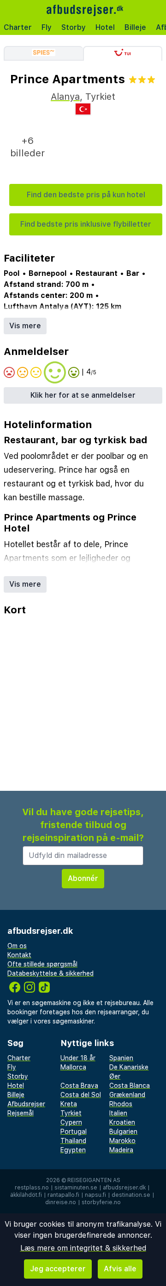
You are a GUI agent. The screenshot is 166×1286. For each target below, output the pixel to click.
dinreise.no (60, 1202)
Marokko (122, 1140)
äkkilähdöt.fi (26, 1195)
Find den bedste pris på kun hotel (86, 194)
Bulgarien (123, 1131)
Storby (73, 27)
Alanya (65, 96)
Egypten (73, 1150)
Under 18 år (77, 1058)
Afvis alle (120, 1268)
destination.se (131, 1195)
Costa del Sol (80, 1094)
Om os (17, 945)
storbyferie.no (101, 1202)
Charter (18, 27)
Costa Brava (79, 1085)
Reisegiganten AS (93, 1180)
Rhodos (120, 1104)
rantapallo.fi (63, 1195)
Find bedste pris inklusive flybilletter (85, 224)
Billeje (135, 27)
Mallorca (73, 1067)
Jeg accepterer (58, 1268)
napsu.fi (95, 1195)
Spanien (121, 1058)
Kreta (68, 1104)
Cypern (71, 1122)
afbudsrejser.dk (124, 1187)
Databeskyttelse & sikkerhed (50, 973)
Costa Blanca (129, 1085)
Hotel (105, 27)
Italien (118, 1113)
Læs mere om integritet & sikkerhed (83, 1248)
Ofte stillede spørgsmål (42, 964)
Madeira (121, 1150)
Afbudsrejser (26, 1104)
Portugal (73, 1131)
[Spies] (43, 53)
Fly (47, 27)
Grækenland (127, 1094)
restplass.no (32, 1187)
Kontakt (19, 955)
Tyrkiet (71, 1113)
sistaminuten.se (75, 1187)
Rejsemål (20, 1113)
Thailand (73, 1140)
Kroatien (122, 1122)
